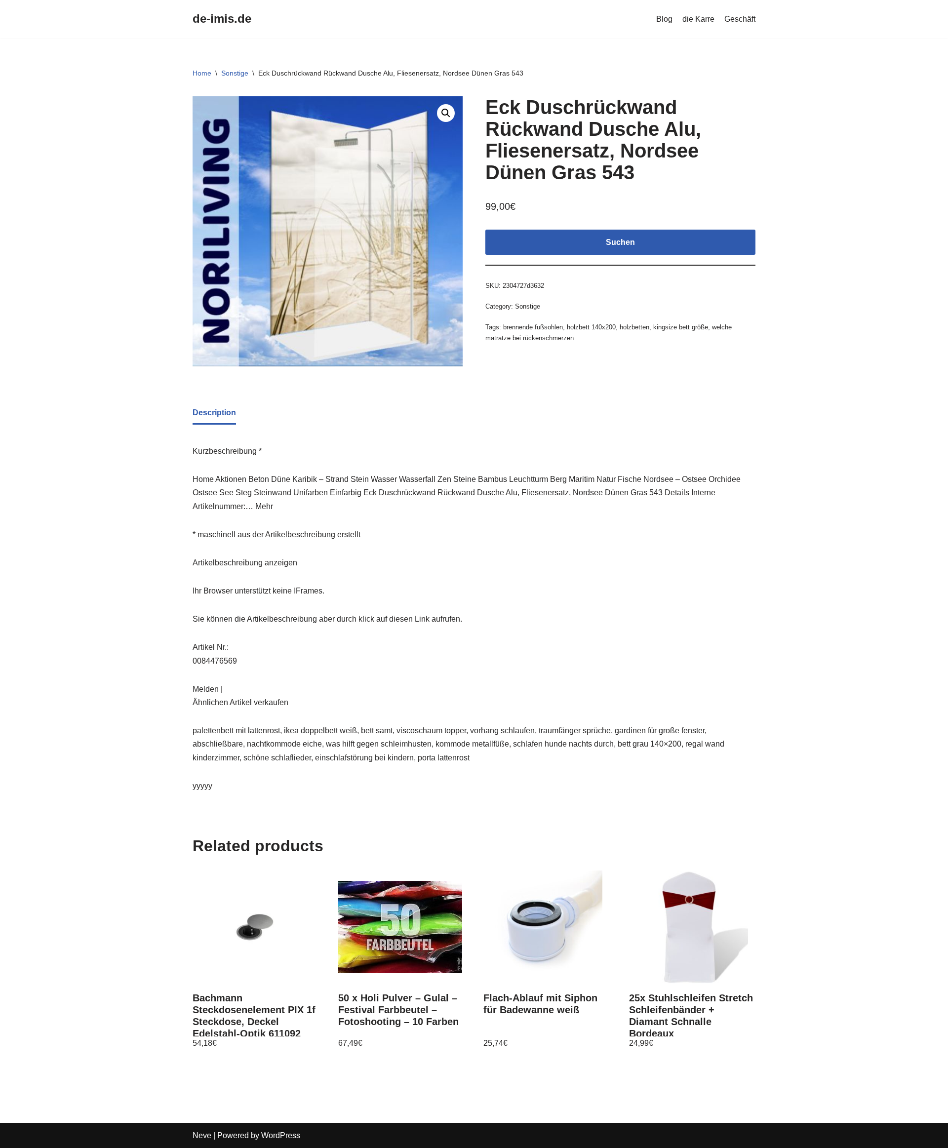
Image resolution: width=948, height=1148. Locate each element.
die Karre (698, 19)
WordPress (280, 1135)
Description (214, 412)
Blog (664, 19)
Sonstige (234, 73)
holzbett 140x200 (591, 327)
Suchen (620, 242)
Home (202, 73)
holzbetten (634, 327)
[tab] (214, 413)
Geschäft (739, 19)
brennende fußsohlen (533, 327)
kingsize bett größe (680, 327)
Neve (202, 1135)
